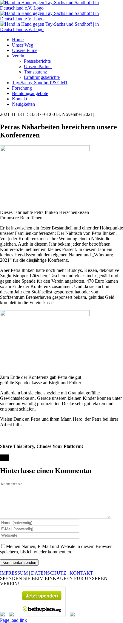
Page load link (13, 620)
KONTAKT (81, 572)
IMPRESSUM (14, 572)
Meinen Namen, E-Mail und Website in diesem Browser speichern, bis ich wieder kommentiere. (56, 549)
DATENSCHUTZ (48, 572)
